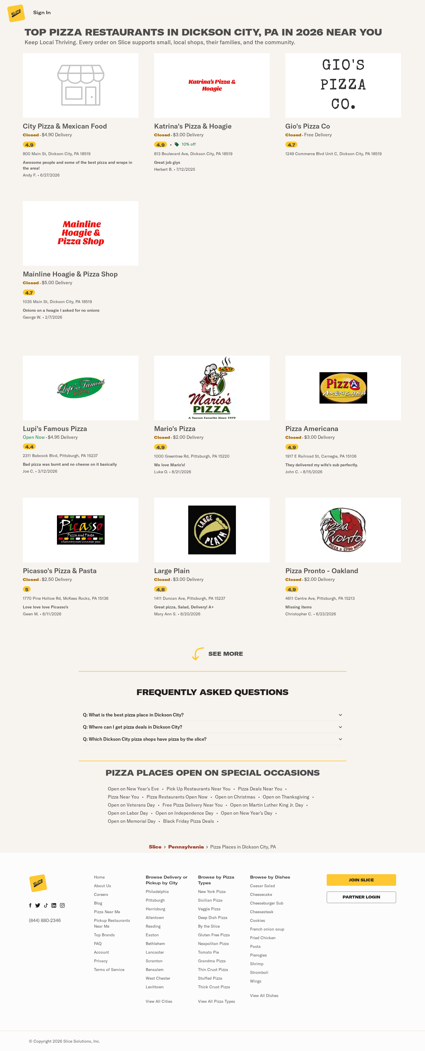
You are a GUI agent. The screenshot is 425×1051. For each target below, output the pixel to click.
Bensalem (155, 969)
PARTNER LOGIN (361, 897)
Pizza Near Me (107, 911)
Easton (152, 934)
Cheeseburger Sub (266, 903)
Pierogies (258, 955)
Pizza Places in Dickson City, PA (243, 847)
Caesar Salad (262, 885)
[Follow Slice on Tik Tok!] (46, 906)
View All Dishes (264, 995)
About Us (102, 885)
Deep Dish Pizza (213, 917)
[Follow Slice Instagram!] (62, 906)
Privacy (101, 960)
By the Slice (209, 926)
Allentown (155, 917)
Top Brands (104, 934)
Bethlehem (155, 943)
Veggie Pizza (209, 908)
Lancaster (155, 952)
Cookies (257, 920)
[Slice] (15, 13)
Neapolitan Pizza (213, 943)
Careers (101, 894)
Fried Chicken (263, 937)
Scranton (154, 960)
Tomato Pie (208, 952)
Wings (255, 981)
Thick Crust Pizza (214, 986)
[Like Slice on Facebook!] (30, 906)
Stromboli (259, 972)
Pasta (255, 946)
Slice (155, 847)
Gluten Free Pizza (214, 934)
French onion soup (267, 929)
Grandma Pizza (212, 960)
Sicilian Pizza (210, 900)
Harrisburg (155, 908)
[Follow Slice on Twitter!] (37, 906)
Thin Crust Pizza (213, 969)
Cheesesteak (262, 911)
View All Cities (159, 1001)
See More (225, 653)
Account (101, 952)
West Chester (158, 978)
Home (99, 877)
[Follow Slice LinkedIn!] (53, 906)
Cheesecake (261, 894)
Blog (98, 903)
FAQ (97, 943)
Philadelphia (157, 891)
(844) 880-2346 (45, 920)
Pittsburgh (155, 900)
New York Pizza (212, 891)
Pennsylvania (186, 847)
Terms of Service (109, 969)
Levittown (155, 986)
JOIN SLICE (361, 880)
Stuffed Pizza (210, 978)
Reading (153, 926)
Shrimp (256, 963)
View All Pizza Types (216, 1001)
